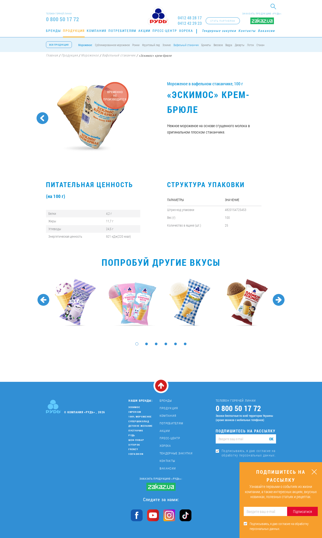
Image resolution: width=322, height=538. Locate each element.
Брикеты (206, 45)
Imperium (134, 411)
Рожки (136, 45)
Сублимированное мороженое (112, 45)
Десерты (239, 45)
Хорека (186, 30)
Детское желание (140, 425)
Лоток (250, 45)
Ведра (228, 45)
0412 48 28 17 (190, 18)
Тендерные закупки (219, 30)
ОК (271, 438)
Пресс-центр (165, 30)
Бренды (53, 30)
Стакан (260, 45)
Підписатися (302, 511)
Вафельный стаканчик (186, 45)
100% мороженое (140, 416)
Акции (144, 30)
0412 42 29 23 (190, 23)
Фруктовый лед (151, 45)
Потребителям (122, 30)
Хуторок (134, 444)
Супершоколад (138, 421)
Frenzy (133, 449)
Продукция (74, 30)
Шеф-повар (136, 440)
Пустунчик (135, 430)
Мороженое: (85, 45)
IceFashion (135, 454)
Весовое (218, 45)
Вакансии (266, 30)
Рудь (131, 435)
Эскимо (166, 45)
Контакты (247, 30)
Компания (96, 30)
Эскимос (134, 407)
